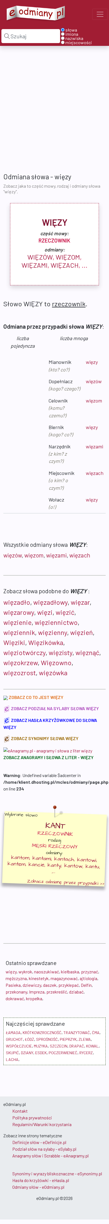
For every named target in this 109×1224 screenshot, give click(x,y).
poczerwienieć (63, 1052)
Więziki (14, 642)
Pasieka (13, 985)
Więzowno (56, 662)
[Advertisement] (54, 108)
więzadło (16, 602)
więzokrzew (20, 662)
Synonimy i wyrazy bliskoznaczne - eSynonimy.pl (57, 1173)
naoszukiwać (46, 971)
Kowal (92, 1046)
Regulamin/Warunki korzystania (42, 1124)
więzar (80, 602)
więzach (65, 265)
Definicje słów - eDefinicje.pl (39, 1142)
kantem (17, 864)
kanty (54, 865)
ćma (95, 1032)
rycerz (86, 1052)
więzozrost (19, 673)
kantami (41, 859)
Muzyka (41, 1046)
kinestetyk (39, 978)
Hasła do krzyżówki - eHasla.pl (40, 1180)
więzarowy (18, 612)
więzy (92, 362)
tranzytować (76, 1032)
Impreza (36, 991)
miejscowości (78, 42)
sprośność (47, 1039)
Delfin (86, 985)
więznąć (87, 652)
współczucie (19, 1046)
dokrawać (15, 998)
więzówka (53, 673)
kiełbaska (70, 971)
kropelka (34, 998)
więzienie (17, 622)
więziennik (19, 632)
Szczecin (58, 1046)
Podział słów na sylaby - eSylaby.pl (44, 1149)
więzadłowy (50, 602)
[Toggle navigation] (100, 14)
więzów (40, 257)
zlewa (85, 1039)
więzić (65, 612)
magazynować (64, 978)
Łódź (29, 1039)
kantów (73, 866)
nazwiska (74, 38)
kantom (20, 858)
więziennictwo (56, 622)
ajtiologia (88, 978)
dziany (27, 1052)
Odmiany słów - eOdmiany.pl (38, 1187)
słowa (71, 30)
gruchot (14, 1039)
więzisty (60, 652)
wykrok (25, 971)
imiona (71, 34)
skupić (12, 1052)
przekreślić (56, 991)
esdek (41, 1052)
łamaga (13, 1032)
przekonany (16, 991)
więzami (35, 265)
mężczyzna (16, 978)
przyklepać (68, 985)
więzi (45, 612)
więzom (68, 257)
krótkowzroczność (42, 1032)
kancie (37, 865)
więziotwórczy (24, 652)
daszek (49, 985)
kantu (92, 867)
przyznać (89, 971)
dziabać (76, 991)
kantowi (86, 860)
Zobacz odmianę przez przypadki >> (66, 882)
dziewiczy (32, 985)
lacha (12, 1059)
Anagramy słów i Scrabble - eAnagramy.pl (50, 1155)
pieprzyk (68, 1039)
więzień (81, 632)
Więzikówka (45, 642)
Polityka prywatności (32, 1117)
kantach (64, 859)
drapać (76, 1046)
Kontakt (20, 1111)
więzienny (52, 632)
